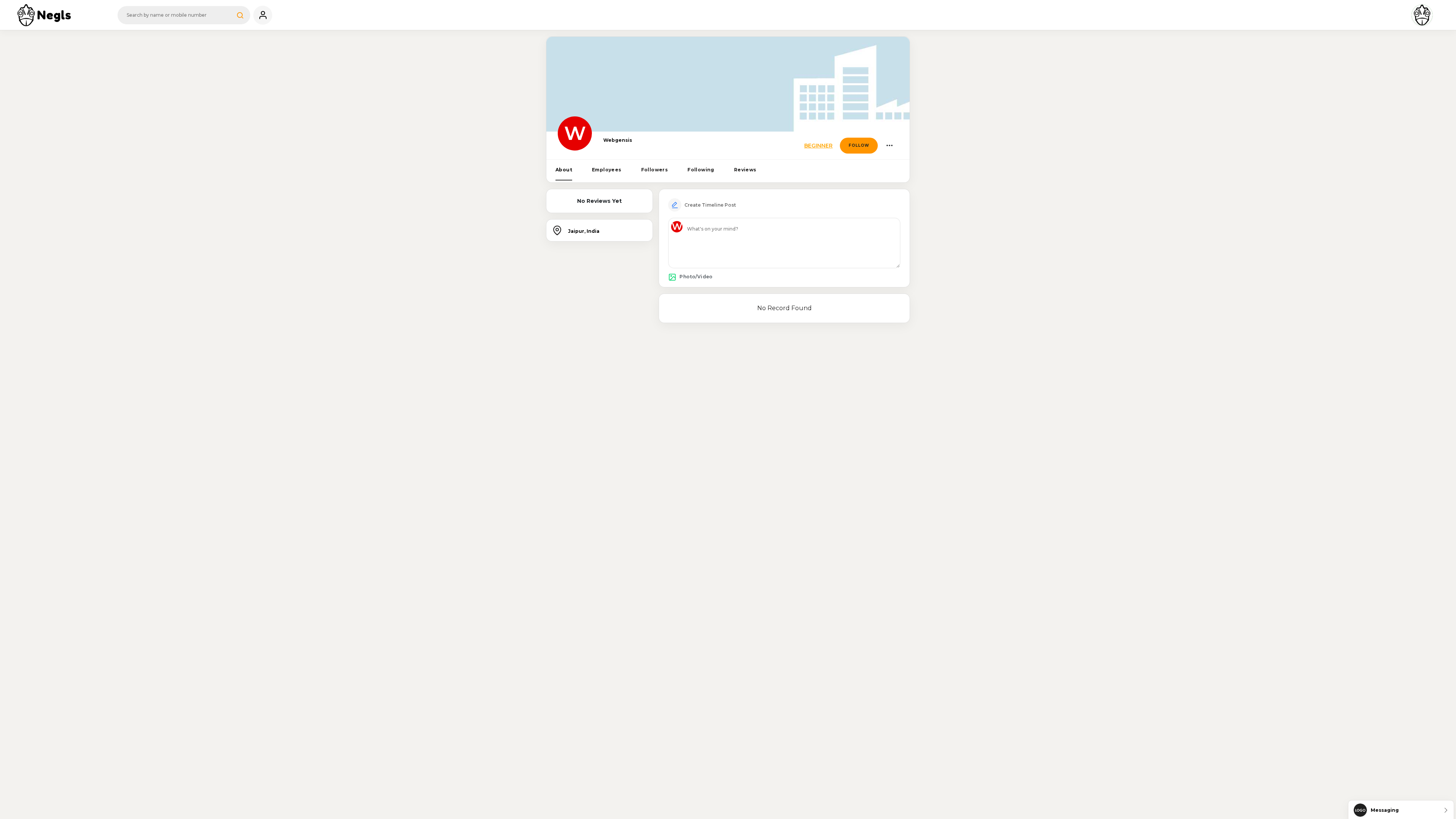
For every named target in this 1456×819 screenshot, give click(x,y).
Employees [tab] (606, 170)
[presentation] (563, 170)
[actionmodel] (889, 145)
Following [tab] (700, 170)
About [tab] (563, 170)
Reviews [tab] (745, 170)
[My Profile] (262, 15)
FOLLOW (859, 145)
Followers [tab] (654, 170)
